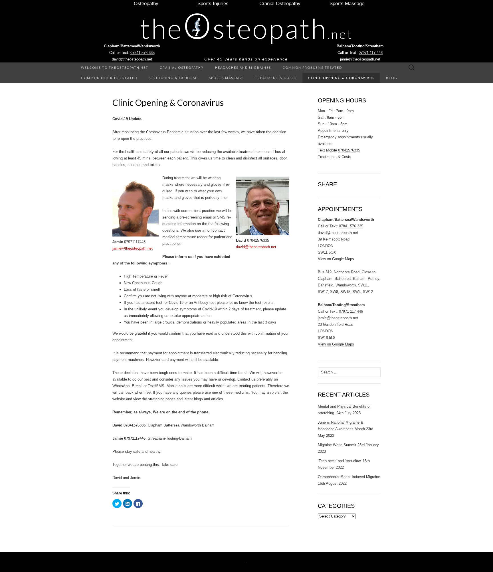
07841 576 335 (142, 52)
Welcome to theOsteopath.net (114, 67)
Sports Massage (226, 78)
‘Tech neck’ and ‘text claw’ (339, 461)
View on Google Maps (336, 259)
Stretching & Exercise (173, 78)
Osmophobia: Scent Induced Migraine (349, 477)
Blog (391, 78)
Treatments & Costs (334, 157)
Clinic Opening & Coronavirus (341, 78)
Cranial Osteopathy (182, 67)
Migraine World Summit (337, 445)
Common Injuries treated (109, 78)
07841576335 (349, 150)
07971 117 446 (371, 52)
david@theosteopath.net (132, 59)
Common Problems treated (312, 67)
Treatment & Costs (276, 78)
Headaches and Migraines (243, 67)
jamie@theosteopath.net (360, 59)
